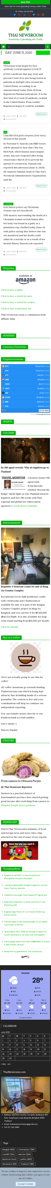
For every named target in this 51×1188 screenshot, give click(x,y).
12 (31, 1045)
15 (3, 1049)
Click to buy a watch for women (18, 302)
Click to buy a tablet (12, 289)
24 (17, 1054)
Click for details (9, 626)
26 (31, 1054)
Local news (8, 204)
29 (3, 1058)
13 (38, 1045)
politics (26, 1159)
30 (10, 1058)
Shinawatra (9, 1164)
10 (17, 1045)
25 (25, 1054)
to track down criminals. (24, 505)
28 (45, 1054)
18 (24, 1049)
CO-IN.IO (45, 410)
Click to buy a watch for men (16, 296)
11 (24, 1045)
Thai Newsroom (25, 35)
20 (38, 1049)
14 (45, 1045)
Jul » (9, 1064)
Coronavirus (27, 1149)
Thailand (27, 1164)
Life (5, 132)
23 (10, 1054)
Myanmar (9, 1159)
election (24, 1154)
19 (31, 1049)
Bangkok (8, 1149)
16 (10, 1049)
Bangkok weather (25, 1018)
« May (3, 1064)
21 (45, 1049)
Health (6, 63)
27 (38, 1054)
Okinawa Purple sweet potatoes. (18, 805)
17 (17, 1049)
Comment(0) (11, 119)
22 (3, 1054)
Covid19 (8, 1154)
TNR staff (22, 116)
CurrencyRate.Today (43, 414)
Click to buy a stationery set (16, 308)
